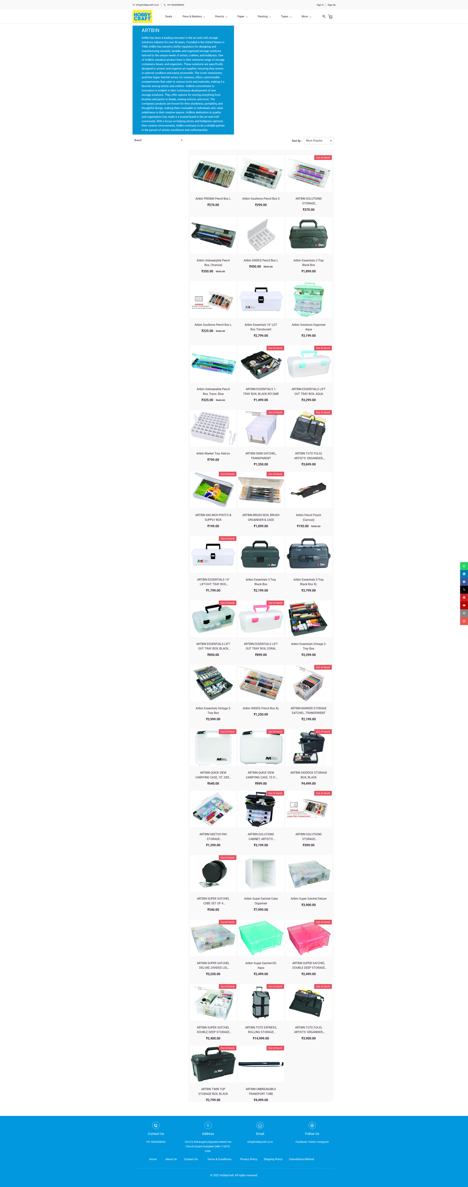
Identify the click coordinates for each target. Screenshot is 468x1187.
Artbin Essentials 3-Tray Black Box (261, 582)
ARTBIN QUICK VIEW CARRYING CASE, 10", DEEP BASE (213, 775)
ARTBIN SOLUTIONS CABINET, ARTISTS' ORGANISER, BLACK (261, 837)
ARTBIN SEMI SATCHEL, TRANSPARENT (260, 456)
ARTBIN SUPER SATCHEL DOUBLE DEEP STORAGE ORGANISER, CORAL (308, 965)
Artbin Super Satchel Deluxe (309, 898)
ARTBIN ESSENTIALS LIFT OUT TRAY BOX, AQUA (309, 391)
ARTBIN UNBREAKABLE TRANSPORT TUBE (261, 1091)
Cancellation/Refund (301, 1159)
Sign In (320, 4)
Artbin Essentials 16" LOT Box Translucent (261, 327)
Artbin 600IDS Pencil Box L (261, 260)
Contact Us (191, 1159)
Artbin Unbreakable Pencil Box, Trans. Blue (213, 391)
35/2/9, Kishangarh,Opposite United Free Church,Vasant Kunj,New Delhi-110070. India (208, 1146)
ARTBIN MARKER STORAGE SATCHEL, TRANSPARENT (309, 711)
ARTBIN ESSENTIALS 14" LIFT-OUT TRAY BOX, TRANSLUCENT (213, 582)
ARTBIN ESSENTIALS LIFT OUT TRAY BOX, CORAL (261, 646)
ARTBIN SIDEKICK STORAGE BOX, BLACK (308, 775)
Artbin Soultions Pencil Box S (261, 198)
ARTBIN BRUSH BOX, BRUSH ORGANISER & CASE (260, 517)
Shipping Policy (273, 1159)
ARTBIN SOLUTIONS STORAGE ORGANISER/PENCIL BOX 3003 (308, 201)
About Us (171, 1159)
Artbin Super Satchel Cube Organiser (261, 901)
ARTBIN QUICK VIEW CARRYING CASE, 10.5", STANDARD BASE (261, 775)
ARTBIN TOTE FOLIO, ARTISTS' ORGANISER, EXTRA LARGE (308, 1030)
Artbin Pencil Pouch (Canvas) (308, 517)
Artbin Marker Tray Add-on (213, 453)
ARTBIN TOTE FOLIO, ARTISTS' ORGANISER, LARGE (308, 456)
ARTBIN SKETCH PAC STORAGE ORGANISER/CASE (213, 837)
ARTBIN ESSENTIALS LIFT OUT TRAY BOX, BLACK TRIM (213, 646)
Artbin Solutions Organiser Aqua (309, 327)
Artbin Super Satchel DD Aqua (260, 965)
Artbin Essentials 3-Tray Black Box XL (308, 582)
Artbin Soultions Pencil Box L (213, 325)
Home (153, 1159)
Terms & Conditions (219, 1159)
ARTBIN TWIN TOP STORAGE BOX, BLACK (213, 1091)
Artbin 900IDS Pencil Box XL (261, 708)
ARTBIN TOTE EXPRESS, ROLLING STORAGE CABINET (261, 1030)
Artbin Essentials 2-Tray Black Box (308, 263)
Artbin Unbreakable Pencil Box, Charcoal (213, 263)
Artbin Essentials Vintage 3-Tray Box (213, 711)
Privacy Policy (248, 1159)
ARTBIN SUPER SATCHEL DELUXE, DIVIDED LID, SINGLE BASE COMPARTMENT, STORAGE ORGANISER (213, 965)
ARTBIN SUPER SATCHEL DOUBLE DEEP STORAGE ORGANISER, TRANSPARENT (213, 1030)
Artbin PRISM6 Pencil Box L (213, 198)
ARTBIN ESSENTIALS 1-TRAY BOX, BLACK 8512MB (261, 391)
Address (208, 1134)
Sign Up (331, 4)
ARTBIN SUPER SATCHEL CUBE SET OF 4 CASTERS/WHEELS (213, 901)
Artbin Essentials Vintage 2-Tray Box (308, 646)
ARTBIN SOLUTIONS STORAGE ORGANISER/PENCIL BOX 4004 (308, 837)
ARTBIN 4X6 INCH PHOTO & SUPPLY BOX (213, 517)
